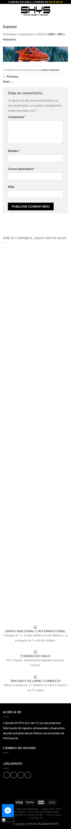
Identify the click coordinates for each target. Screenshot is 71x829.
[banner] (35, 53)
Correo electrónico (21, 168)
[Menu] (5, 11)
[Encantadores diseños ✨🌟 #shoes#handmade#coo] (35, 338)
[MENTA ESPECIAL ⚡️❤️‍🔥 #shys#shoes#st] (35, 483)
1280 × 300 (55, 34)
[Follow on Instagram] (13, 775)
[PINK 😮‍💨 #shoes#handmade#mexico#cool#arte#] (35, 591)
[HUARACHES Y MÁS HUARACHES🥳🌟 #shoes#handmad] (35, 265)
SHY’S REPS (18, 811)
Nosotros (9, 39)
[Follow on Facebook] (6, 775)
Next (8, 81)
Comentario (17, 117)
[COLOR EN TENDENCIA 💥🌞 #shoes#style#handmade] (35, 446)
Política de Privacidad (43, 811)
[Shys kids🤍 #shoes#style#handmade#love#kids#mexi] (35, 555)
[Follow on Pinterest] (28, 775)
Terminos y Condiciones (26, 814)
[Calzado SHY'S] (35, 11)
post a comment (50, 69)
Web (11, 186)
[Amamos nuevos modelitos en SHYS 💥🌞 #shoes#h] (35, 410)
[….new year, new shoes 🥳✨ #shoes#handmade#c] (35, 519)
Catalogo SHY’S (51, 808)
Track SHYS (53, 814)
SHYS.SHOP (56, 1)
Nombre (14, 151)
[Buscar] (66, 11)
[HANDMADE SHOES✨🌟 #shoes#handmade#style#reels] (35, 302)
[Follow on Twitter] (21, 775)
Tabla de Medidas (27, 808)
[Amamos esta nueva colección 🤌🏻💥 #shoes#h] (35, 374)
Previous (11, 76)
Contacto (36, 817)
